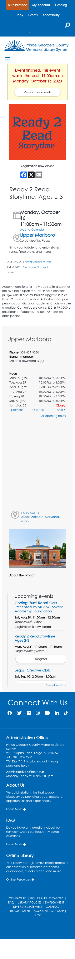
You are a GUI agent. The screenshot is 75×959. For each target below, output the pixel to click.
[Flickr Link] (29, 713)
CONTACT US (17, 898)
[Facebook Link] (10, 713)
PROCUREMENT (19, 910)
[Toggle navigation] (7, 57)
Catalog (61, 5)
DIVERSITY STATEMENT (27, 906)
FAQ (11, 902)
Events (33, 15)
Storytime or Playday (34, 267)
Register (41, 659)
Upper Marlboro (37, 235)
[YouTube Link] (47, 713)
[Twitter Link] (19, 713)
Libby (19, 15)
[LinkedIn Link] (57, 713)
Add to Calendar (32, 229)
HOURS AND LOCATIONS (47, 898)
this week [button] (37, 409)
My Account (41, 5)
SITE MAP (57, 910)
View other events (37, 92)
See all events (56, 685)
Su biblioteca (17, 5)
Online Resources (18, 879)
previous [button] (16, 409)
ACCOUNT (41, 910)
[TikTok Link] (66, 713)
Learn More (14, 809)
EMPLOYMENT (54, 902)
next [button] (60, 409)
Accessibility (51, 15)
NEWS (37, 915)
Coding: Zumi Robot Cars (40, 607)
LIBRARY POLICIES (29, 902)
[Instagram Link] (38, 713)
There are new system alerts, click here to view (35, 928)
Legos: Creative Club (32, 670)
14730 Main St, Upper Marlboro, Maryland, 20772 (40, 517)
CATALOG (52, 906)
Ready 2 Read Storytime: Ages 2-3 (35, 638)
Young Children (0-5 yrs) (38, 261)
